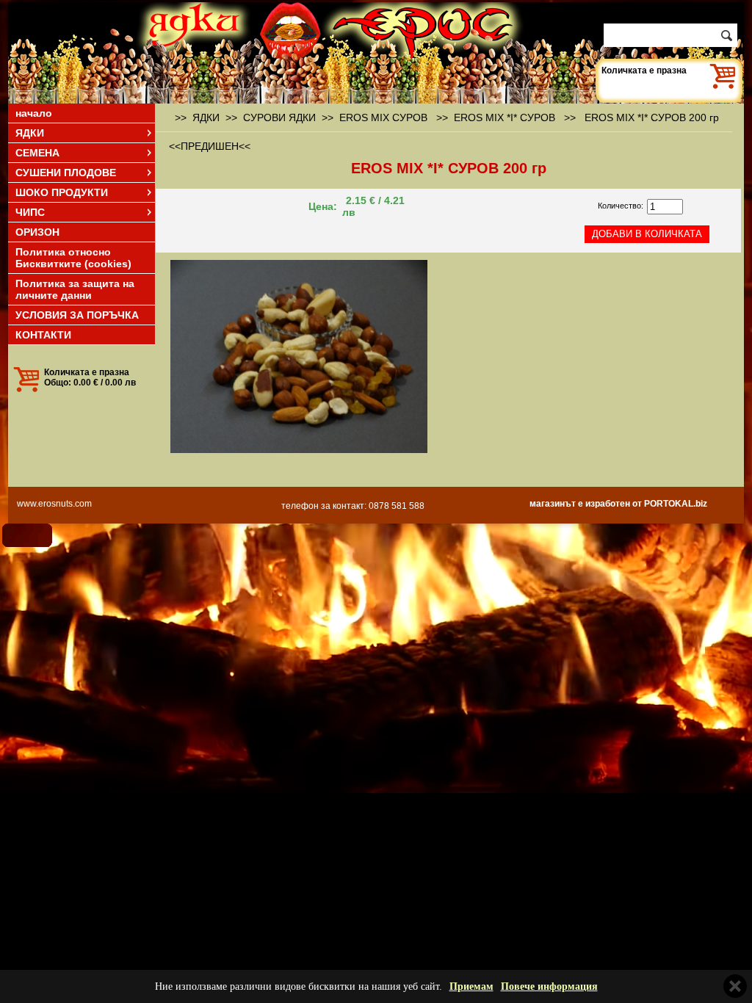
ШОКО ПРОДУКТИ (61, 192)
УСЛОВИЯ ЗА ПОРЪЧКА (77, 315)
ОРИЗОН (37, 232)
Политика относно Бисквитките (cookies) (73, 257)
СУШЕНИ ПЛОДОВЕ (65, 172)
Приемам (471, 986)
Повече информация (549, 986)
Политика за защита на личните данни (74, 289)
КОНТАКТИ (43, 335)
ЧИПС (30, 212)
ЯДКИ (29, 133)
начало (33, 113)
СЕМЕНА (37, 153)
